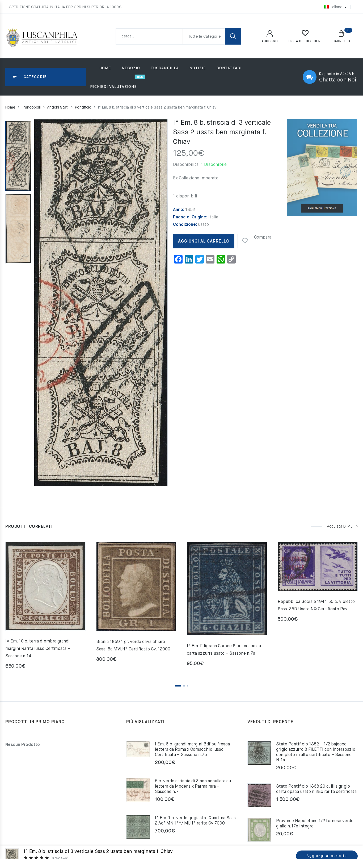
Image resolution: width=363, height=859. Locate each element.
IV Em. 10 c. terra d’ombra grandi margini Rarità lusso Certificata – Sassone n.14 (37, 648)
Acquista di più (340, 526)
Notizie (197, 68)
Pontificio (83, 107)
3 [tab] (187, 686)
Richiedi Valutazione (113, 87)
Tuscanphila (165, 68)
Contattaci (229, 68)
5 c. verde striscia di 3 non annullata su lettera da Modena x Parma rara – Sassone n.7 (193, 786)
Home (105, 68)
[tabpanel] (45, 607)
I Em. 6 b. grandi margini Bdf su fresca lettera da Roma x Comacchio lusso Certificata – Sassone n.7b (192, 749)
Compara (262, 237)
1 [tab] (178, 686)
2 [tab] (184, 686)
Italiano (336, 7)
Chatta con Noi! (338, 80)
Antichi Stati (58, 107)
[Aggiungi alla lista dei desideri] (245, 239)
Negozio (131, 68)
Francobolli (31, 107)
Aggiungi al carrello (204, 241)
